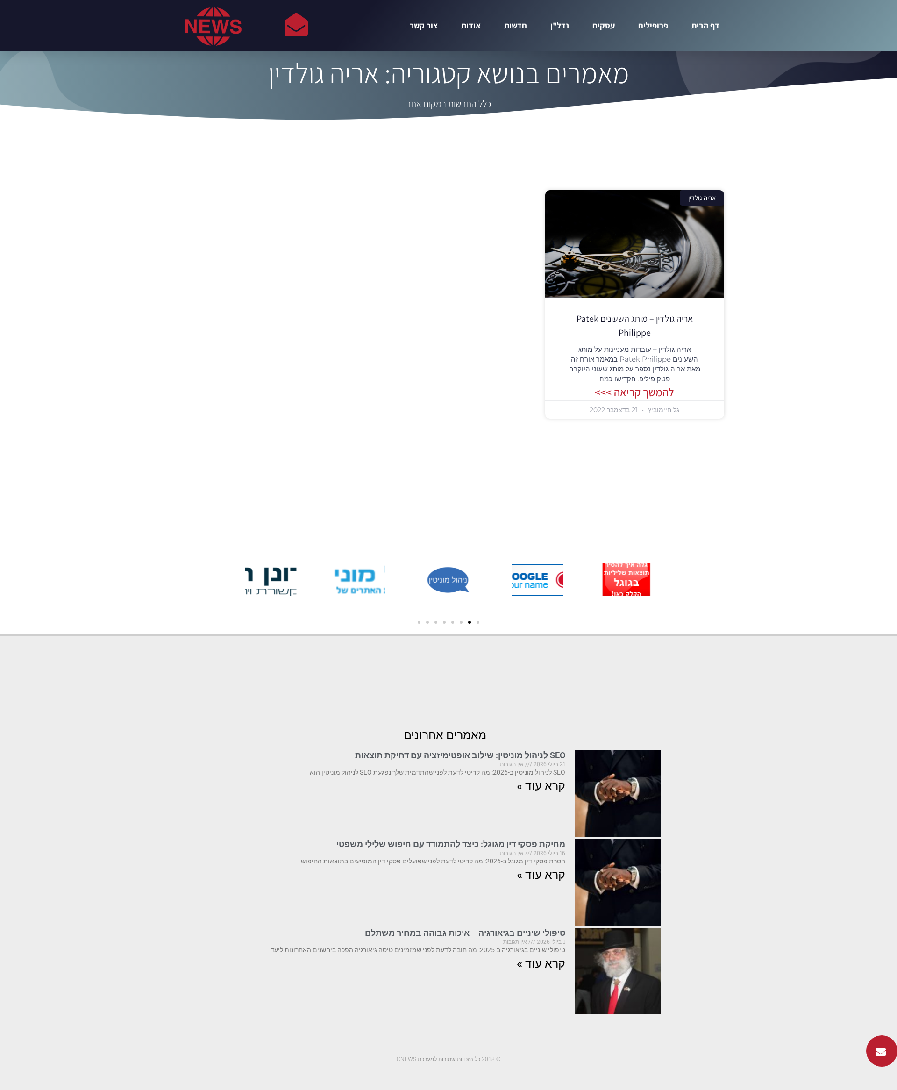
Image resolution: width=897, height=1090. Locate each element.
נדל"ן (559, 25)
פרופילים (653, 25)
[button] (478, 622)
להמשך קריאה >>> (634, 392)
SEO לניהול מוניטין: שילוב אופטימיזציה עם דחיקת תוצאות (460, 755)
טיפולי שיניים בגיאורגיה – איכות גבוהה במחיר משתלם (465, 933)
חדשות (515, 25)
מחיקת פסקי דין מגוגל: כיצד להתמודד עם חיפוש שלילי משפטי (450, 844)
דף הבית (705, 25)
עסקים (603, 25)
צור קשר (424, 25)
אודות (471, 25)
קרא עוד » (541, 786)
